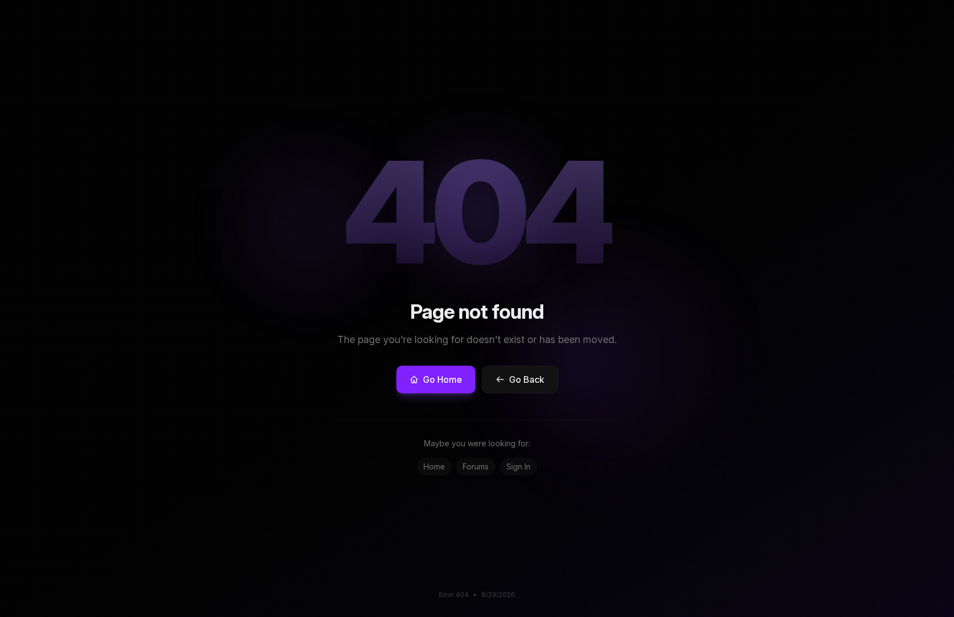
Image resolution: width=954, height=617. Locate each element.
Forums (476, 466)
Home (434, 466)
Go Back (526, 379)
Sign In (518, 466)
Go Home (442, 379)
